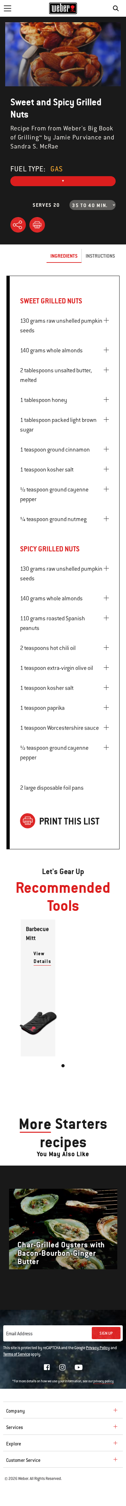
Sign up (106, 1333)
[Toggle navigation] (7, 8)
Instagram (62, 1367)
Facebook (47, 1367)
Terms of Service (16, 1354)
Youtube (78, 1367)
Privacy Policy (98, 1347)
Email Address (19, 1334)
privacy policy (103, 1381)
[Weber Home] (63, 8)
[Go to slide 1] (63, 1065)
